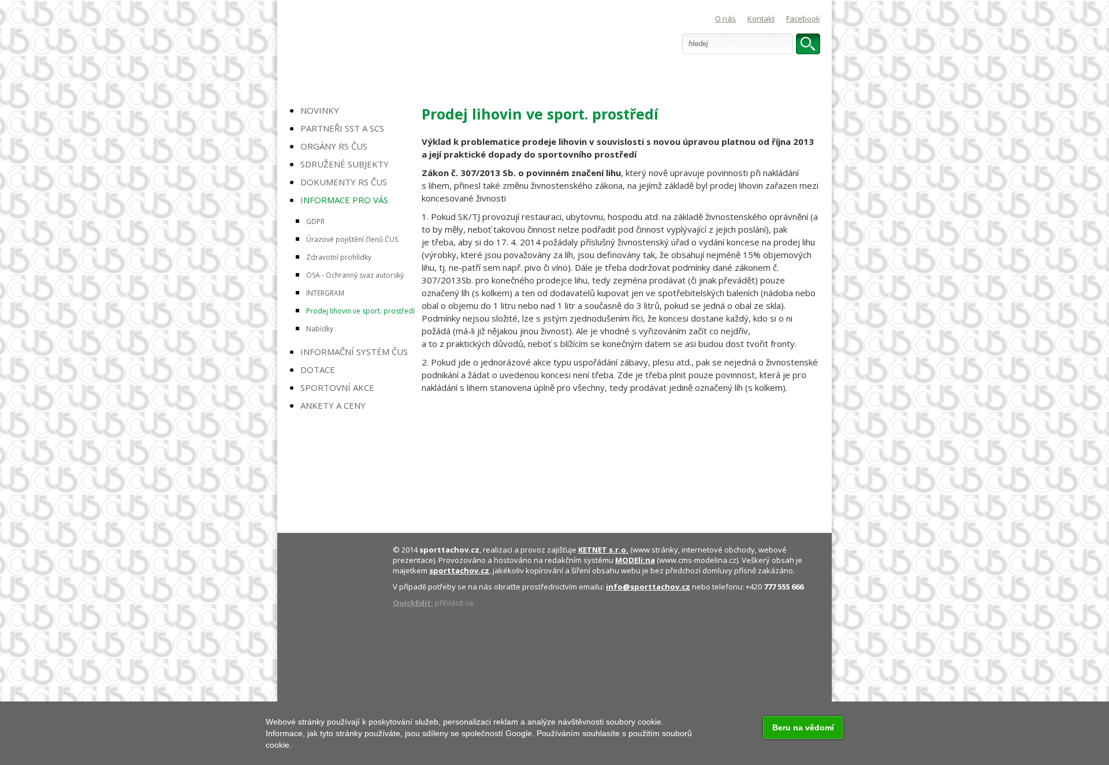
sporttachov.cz (449, 549)
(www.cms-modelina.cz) (676, 560)
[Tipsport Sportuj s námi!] (351, 446)
